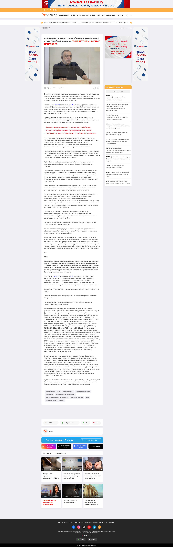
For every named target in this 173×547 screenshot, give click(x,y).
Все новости (64, 15)
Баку (87, 397)
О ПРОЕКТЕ (112, 522)
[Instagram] (44, 10)
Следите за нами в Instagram (49, 446)
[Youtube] (50, 10)
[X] (84, 527)
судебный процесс (77, 397)
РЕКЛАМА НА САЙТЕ (64, 522)
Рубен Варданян (68, 391)
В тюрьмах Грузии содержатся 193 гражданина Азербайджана (68, 127)
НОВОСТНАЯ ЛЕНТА (116, 87)
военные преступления (83, 391)
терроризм (49, 394)
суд (58, 391)
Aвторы (120, 15)
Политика (101, 15)
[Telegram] (53, 10)
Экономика (110, 15)
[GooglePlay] (81, 539)
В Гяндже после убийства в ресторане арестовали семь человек (68, 130)
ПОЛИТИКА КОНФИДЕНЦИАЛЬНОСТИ (96, 522)
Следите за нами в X (96, 446)
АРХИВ (81, 522)
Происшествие (82, 15)
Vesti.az (57, 105)
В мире (92, 15)
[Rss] (55, 10)
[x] (47, 10)
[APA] (86, 535)
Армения (61, 400)
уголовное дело (51, 400)
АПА (72, 105)
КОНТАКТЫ (74, 522)
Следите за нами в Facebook (81, 446)
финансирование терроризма (65, 394)
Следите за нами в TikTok (65, 446)
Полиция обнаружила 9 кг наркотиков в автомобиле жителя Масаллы (71, 133)
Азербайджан (50, 391)
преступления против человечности (57, 397)
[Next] (131, 23)
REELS (73, 15)
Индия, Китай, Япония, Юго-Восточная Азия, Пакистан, (97, 22)
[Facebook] (41, 10)
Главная (122, 28)
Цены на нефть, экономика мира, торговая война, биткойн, (60, 22)
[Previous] (42, 23)
